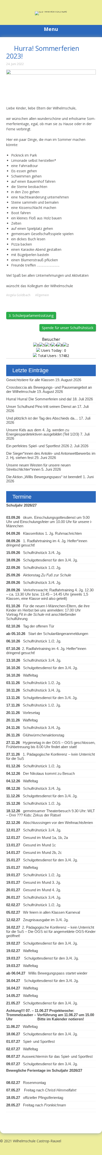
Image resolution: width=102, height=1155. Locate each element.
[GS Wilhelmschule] (51, 11)
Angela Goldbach (18, 295)
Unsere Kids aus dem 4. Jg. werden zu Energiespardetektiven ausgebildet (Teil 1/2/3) (42, 432)
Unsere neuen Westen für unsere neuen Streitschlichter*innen (38, 467)
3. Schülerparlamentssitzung (31, 315)
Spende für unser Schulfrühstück (67, 327)
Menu (51, 29)
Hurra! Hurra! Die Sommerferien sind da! (39, 399)
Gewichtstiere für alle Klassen (30, 380)
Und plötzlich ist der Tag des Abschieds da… (42, 418)
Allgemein (42, 295)
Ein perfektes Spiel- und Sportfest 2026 (37, 446)
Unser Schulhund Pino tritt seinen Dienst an (41, 406)
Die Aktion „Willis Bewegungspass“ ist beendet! (44, 477)
